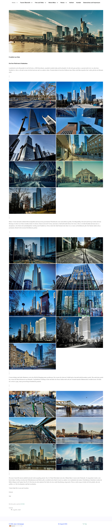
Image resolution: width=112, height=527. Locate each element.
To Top (85, 524)
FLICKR (23, 504)
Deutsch (13, 526)
